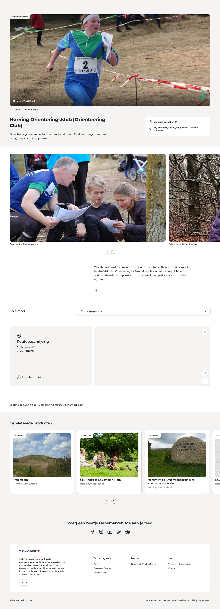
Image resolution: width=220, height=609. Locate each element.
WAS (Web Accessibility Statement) (191, 600)
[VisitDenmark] (29, 550)
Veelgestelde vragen (179, 564)
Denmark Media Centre (144, 564)
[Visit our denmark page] (92, 531)
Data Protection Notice (157, 600)
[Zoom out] (205, 381)
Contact (172, 568)
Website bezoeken (164, 122)
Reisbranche (100, 572)
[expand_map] (204, 332)
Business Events (102, 568)
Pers (96, 564)
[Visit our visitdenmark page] (110, 531)
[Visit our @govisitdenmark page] (118, 531)
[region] (152, 356)
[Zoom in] (205, 372)
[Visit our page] (101, 531)
